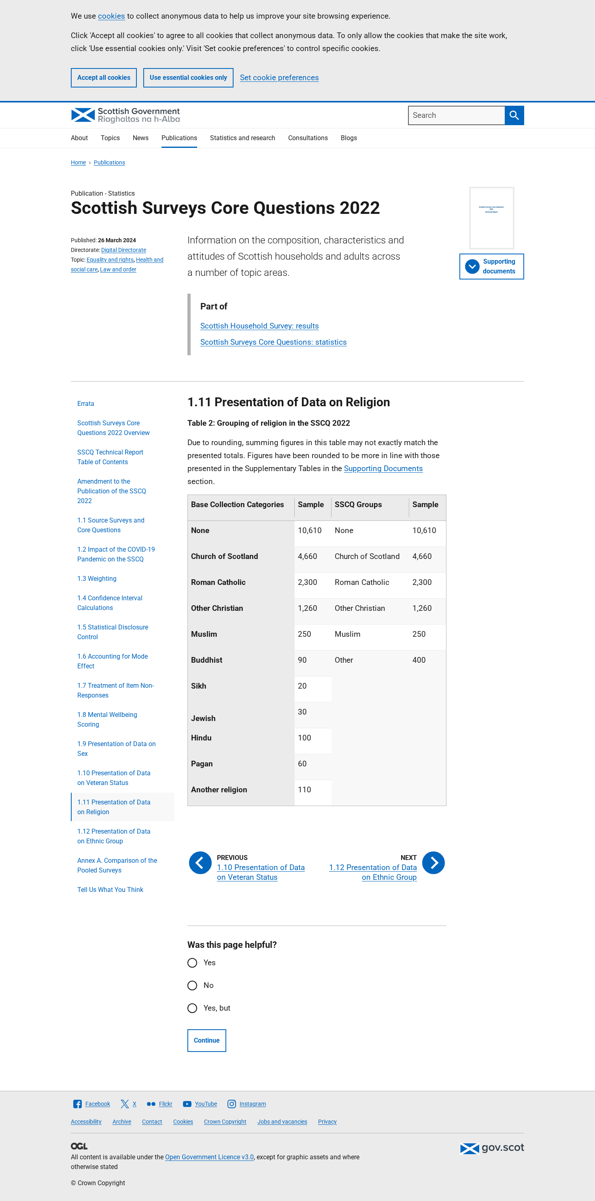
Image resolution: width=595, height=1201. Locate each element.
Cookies (183, 1121)
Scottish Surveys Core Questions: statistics (273, 342)
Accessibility (86, 1121)
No (209, 985)
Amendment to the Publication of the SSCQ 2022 (111, 491)
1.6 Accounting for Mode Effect (112, 661)
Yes (210, 962)
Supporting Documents (383, 468)
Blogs (349, 138)
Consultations (308, 138)
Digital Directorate (123, 250)
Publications (179, 138)
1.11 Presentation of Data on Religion (114, 807)
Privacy (327, 1121)
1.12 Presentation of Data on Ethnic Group (114, 836)
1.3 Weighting (97, 578)
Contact (152, 1121)
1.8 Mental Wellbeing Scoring (107, 719)
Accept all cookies (103, 77)
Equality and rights (110, 259)
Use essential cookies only (188, 77)
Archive (122, 1121)
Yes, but (217, 1008)
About (79, 138)
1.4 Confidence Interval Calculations (109, 603)
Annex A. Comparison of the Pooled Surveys (117, 865)
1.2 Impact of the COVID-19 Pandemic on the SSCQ (116, 554)
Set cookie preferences (279, 77)
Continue (207, 1040)
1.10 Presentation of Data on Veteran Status (114, 778)
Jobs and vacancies (282, 1121)
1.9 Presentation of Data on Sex (116, 748)
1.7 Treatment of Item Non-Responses (115, 690)
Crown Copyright (225, 1121)
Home (78, 162)
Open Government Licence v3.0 (209, 1157)
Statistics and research (242, 138)
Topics (110, 138)
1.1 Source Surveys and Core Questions (110, 525)
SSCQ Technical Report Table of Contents (110, 457)
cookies (111, 16)
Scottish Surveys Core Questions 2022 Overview (113, 428)
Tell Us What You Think (110, 890)
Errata (85, 403)
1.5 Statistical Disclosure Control (112, 632)
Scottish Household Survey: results (259, 326)
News (141, 138)
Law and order (118, 269)
